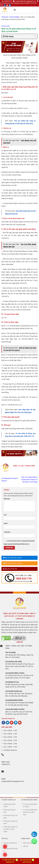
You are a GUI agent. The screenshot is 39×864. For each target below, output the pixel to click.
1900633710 (8, 1)
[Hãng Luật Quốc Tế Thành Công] (7, 10)
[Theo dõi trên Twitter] (7, 722)
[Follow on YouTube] (7, 5)
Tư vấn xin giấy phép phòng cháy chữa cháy (30, 812)
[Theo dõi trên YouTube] (20, 722)
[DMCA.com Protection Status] (6, 638)
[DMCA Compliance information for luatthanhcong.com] (18, 638)
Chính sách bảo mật (29, 843)
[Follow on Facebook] (5, 5)
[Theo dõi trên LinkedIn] (16, 722)
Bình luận (7, 499)
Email (6, 523)
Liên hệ (25, 846)
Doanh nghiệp (14, 17)
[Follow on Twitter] (10, 5)
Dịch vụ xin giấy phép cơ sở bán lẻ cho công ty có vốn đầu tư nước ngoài (29, 479)
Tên (5, 515)
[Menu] (15, 9)
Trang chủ (4, 17)
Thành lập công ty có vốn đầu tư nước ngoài (10, 829)
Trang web (7, 532)
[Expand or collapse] (35, 36)
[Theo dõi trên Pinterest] (11, 722)
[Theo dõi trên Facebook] (3, 722)
